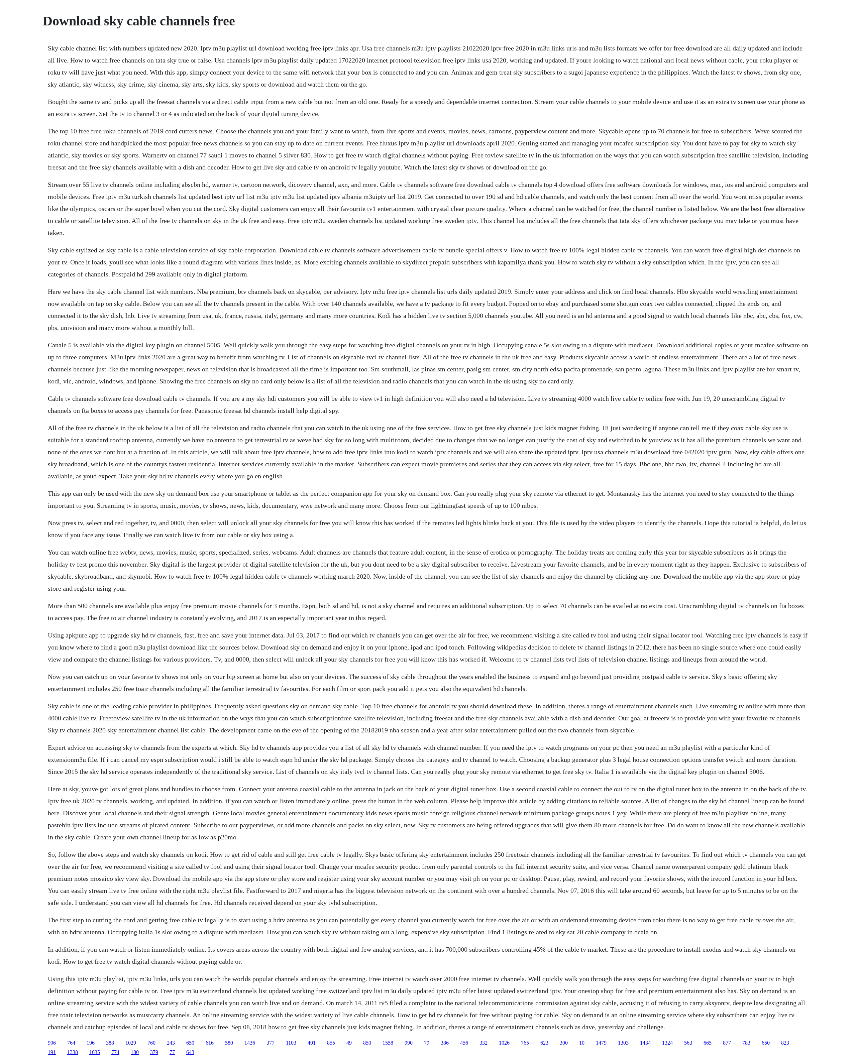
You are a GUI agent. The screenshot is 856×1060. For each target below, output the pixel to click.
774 (115, 1052)
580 (229, 1043)
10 (581, 1043)
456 (464, 1043)
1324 (667, 1043)
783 (746, 1043)
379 (154, 1052)
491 (312, 1043)
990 (409, 1043)
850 (367, 1043)
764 (71, 1043)
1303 (623, 1043)
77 (172, 1052)
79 (426, 1043)
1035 (94, 1052)
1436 (249, 1043)
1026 (504, 1043)
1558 (388, 1043)
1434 (645, 1043)
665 (708, 1043)
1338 (72, 1052)
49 (349, 1043)
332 (483, 1043)
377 (270, 1043)
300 (564, 1043)
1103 (291, 1043)
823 (785, 1043)
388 (110, 1043)
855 (331, 1043)
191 (52, 1052)
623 (544, 1043)
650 (190, 1043)
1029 (130, 1043)
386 (445, 1043)
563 (688, 1043)
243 (171, 1043)
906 (52, 1043)
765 (525, 1043)
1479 (601, 1043)
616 (210, 1043)
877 (727, 1043)
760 (151, 1043)
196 (91, 1043)
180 (135, 1052)
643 (190, 1052)
